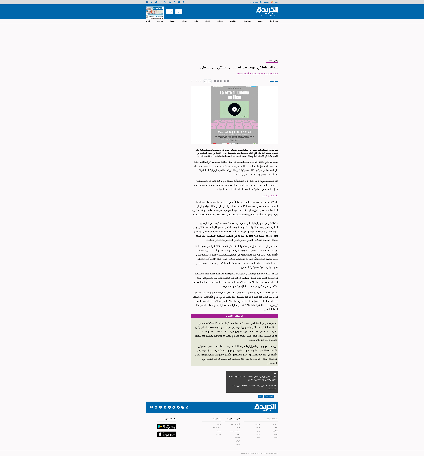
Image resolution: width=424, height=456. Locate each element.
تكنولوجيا (237, 437)
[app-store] (166, 433)
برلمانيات (258, 424)
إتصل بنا (219, 424)
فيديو (260, 21)
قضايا (238, 434)
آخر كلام (160, 21)
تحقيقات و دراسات (235, 431)
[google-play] (166, 425)
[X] (165, 2)
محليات (220, 21)
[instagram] (179, 2)
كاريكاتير (238, 441)
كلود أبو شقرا (269, 396)
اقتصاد (207, 21)
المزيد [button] (148, 21)
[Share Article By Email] (225, 81)
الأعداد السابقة (217, 427)
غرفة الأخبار (274, 21)
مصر (260, 396)
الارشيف (169, 11)
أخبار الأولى (247, 21)
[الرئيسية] (267, 10)
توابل (196, 21)
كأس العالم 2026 (235, 424)
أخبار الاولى (275, 431)
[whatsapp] (147, 2)
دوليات (184, 21)
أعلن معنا (218, 434)
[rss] (183, 2)
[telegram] (161, 2)
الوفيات (238, 444)
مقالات (233, 21)
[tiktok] (156, 2)
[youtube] (174, 2)
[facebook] (170, 2)
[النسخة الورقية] (155, 12)
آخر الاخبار (275, 424)
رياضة (172, 21)
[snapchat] (151, 2)
